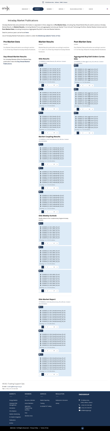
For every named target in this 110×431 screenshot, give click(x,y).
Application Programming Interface (29, 408)
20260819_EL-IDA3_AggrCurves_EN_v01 (87, 125)
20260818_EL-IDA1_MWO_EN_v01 (50, 238)
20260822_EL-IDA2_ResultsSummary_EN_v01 (53, 338)
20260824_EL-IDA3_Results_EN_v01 (51, 116)
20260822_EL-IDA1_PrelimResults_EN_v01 (52, 153)
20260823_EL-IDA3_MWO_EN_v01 (50, 276)
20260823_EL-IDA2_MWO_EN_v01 (50, 252)
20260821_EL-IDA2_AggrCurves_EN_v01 (87, 98)
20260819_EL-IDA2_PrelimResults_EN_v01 (52, 180)
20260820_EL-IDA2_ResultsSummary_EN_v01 (53, 341)
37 (54, 291)
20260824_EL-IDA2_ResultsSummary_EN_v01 (53, 334)
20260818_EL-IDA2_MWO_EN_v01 (50, 261)
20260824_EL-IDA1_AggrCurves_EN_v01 (87, 71)
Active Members (29, 403)
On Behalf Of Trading (45, 406)
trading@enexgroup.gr (14, 386)
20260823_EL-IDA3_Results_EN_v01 (51, 118)
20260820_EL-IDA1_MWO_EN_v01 (50, 236)
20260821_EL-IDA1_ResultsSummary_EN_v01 (53, 318)
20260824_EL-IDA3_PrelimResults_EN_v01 (52, 195)
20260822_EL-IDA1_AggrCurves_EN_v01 (87, 74)
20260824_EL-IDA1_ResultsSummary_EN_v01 (53, 312)
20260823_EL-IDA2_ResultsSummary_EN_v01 (53, 336)
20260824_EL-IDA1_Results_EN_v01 (51, 71)
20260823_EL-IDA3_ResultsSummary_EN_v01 (53, 360)
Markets (37, 9)
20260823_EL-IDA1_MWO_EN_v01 (50, 230)
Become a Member (30, 400)
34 (54, 109)
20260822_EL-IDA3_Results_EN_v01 (51, 120)
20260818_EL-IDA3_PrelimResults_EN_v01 (52, 206)
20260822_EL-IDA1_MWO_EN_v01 (50, 232)
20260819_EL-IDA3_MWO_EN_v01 (50, 283)
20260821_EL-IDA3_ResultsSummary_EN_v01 (53, 363)
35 (54, 350)
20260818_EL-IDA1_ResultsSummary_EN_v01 (53, 321)
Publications (12, 420)
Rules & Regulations (76, 9)
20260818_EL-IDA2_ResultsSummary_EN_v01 (53, 345)
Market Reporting (44, 400)
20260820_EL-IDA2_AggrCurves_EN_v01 (87, 100)
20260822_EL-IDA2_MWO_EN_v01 (50, 254)
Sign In (91, 9)
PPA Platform (12, 411)
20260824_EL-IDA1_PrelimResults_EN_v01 (52, 149)
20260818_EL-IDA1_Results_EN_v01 (51, 80)
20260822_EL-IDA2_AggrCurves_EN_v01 (87, 96)
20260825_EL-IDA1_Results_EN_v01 (51, 69)
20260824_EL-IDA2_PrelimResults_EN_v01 (52, 171)
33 (54, 85)
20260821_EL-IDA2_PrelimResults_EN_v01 (52, 177)
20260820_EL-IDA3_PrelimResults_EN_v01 (52, 202)
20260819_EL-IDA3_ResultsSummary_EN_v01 (53, 367)
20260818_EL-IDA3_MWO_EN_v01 (50, 285)
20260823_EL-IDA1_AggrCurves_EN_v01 (87, 73)
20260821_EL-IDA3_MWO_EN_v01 (50, 280)
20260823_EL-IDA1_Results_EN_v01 (51, 72)
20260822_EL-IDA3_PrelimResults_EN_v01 (52, 199)
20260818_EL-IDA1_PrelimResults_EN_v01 (52, 158)
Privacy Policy (34, 428)
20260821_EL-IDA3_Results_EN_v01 (51, 122)
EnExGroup (25, 9)
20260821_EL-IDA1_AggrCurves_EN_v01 (87, 76)
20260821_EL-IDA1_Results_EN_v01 (51, 76)
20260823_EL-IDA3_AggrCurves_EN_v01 (87, 118)
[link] (40, 85)
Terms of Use (44, 428)
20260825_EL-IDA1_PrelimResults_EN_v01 (52, 148)
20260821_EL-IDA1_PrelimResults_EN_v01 (52, 155)
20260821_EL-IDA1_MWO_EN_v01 (50, 234)
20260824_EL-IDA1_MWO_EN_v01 (50, 229)
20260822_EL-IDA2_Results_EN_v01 (51, 96)
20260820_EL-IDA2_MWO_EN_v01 (50, 258)
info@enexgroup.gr (86, 410)
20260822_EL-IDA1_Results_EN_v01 (51, 74)
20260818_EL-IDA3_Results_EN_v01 (51, 127)
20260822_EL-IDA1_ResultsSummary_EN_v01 (53, 316)
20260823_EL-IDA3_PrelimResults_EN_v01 (52, 197)
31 (54, 243)
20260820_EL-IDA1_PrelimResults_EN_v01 (52, 157)
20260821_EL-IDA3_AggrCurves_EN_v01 (87, 122)
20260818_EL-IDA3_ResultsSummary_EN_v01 (53, 369)
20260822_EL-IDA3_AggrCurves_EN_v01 (87, 120)
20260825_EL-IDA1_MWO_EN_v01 (50, 227)
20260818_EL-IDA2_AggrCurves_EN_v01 (87, 103)
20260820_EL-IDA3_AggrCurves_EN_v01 (87, 124)
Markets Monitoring (14, 414)
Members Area (29, 416)
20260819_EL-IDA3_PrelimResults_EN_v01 (52, 204)
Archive (11, 423)
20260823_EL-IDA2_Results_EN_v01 (51, 94)
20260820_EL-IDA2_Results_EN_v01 (51, 100)
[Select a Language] (107, 8)
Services (61, 9)
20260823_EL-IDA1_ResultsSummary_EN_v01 (53, 314)
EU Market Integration (15, 417)
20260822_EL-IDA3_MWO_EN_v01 (50, 278)
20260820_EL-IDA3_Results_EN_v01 (51, 123)
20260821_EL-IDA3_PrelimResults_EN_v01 (52, 201)
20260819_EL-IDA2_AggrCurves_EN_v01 (87, 102)
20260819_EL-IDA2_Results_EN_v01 (51, 101)
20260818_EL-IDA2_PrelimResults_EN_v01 (52, 182)
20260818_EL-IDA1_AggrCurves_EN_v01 (87, 80)
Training (42, 403)
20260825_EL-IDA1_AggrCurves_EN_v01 (87, 69)
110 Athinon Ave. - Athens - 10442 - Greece (56, 2)
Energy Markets (13, 400)
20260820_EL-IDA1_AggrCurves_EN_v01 (87, 78)
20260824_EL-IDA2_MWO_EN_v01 (50, 251)
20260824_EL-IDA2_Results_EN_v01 (51, 92)
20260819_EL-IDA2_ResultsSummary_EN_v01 (53, 343)
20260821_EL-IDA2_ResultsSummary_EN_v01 (53, 340)
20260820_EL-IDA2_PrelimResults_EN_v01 (52, 179)
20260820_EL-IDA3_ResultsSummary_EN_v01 (53, 365)
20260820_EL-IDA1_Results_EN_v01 (51, 78)
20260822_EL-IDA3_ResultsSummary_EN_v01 (53, 361)
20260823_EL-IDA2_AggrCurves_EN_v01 (87, 94)
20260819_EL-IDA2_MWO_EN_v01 (50, 260)
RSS (42, 65)
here (27, 32)
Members (49, 9)
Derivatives (12, 408)
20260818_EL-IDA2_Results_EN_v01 (51, 103)
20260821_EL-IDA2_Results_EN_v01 (51, 98)
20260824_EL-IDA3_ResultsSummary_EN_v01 (53, 358)
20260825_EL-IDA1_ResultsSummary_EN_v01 (53, 310)
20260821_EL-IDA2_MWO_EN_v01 (50, 256)
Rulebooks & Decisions (62, 400)
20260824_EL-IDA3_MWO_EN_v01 (50, 274)
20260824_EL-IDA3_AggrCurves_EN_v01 (87, 116)
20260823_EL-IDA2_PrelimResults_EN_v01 (52, 173)
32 (54, 267)
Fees (26, 413)
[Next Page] (57, 85)
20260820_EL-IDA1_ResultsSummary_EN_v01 (53, 319)
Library (57, 403)
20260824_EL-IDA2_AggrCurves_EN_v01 (87, 93)
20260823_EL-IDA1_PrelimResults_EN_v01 (52, 151)
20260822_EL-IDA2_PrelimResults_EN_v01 (52, 175)
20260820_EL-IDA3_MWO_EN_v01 (50, 281)
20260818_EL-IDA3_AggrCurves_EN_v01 (87, 127)
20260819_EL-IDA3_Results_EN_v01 (51, 125)
